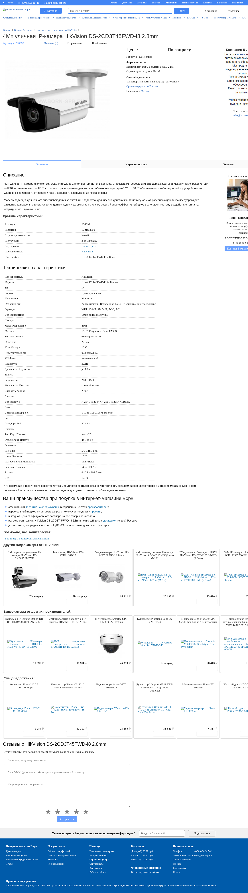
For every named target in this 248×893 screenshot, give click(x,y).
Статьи (9, 863)
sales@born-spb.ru (55, 2)
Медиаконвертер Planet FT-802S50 (198, 686)
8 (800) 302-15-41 (28, 2)
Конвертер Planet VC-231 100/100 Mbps (25, 686)
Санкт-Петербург (182, 859)
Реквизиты (237, 2)
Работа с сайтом (98, 872)
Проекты (207, 2)
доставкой (109, 520)
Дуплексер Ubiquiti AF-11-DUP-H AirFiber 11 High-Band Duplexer (155, 687)
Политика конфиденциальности (22, 859)
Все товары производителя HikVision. (27, 538)
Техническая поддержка (102, 851)
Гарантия (142, 2)
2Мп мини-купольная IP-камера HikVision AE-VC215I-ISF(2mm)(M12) (155, 555)
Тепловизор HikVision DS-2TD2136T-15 (68, 554)
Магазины (53, 859)
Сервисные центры (99, 859)
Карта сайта (96, 868)
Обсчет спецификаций (59, 851)
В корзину (183, 56)
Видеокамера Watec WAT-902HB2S (111, 686)
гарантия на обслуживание (43, 506)
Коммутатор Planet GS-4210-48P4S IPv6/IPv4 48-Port (68, 686)
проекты (96, 511)
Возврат (156, 2)
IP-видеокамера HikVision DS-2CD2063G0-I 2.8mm (111, 554)
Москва (145, 91)
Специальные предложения (62, 855)
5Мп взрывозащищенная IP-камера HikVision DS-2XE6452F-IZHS (24, 555)
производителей (98, 506)
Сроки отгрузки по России (142, 86)
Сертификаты (96, 863)
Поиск (181, 10)
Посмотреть (89, 246)
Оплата (113, 2)
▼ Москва (8, 2)
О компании (171, 2)
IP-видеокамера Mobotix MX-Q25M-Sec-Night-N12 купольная (198, 620)
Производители (190, 2)
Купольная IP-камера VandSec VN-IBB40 (154, 620)
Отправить (67, 819)
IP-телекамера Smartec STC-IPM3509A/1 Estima (111, 620)
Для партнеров (13, 851)
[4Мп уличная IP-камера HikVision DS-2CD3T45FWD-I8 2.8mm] (57, 101)
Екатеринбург (180, 868)
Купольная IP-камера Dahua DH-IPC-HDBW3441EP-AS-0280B (24, 620)
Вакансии (222, 2)
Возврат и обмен (98, 855)
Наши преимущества (16, 855)
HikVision (87, 251)
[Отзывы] (12, 596)
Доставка (127, 2)
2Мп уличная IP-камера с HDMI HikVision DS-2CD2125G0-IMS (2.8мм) (198, 555)
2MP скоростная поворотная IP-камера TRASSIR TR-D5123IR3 (68, 620)
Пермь (176, 872)
